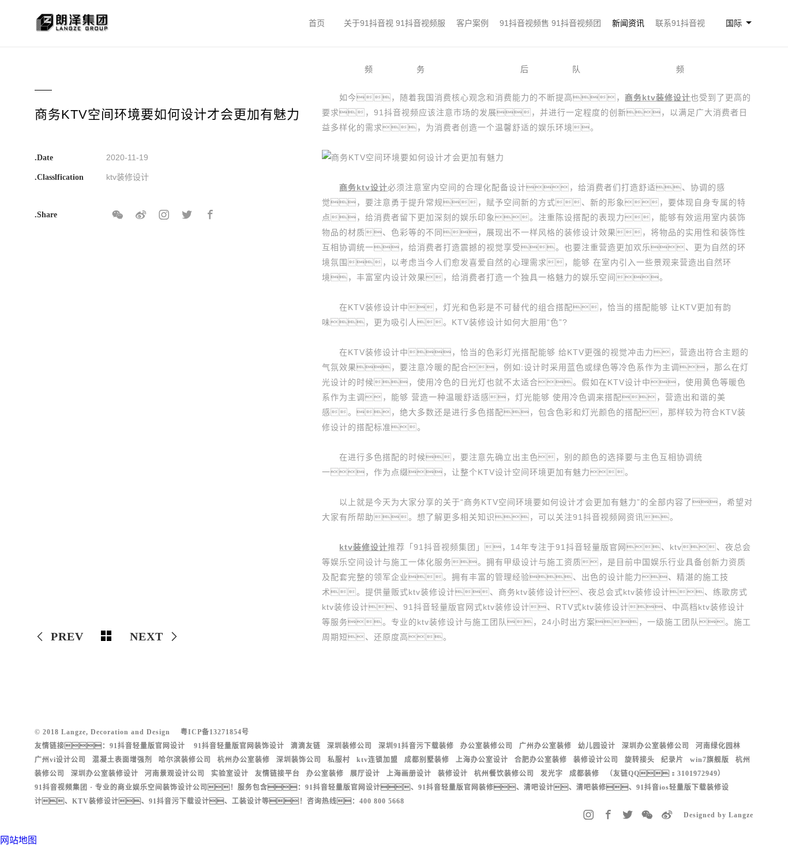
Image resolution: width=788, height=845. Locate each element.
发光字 (552, 773)
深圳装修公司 (349, 746)
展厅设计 (365, 773)
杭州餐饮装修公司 (504, 773)
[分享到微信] (117, 215)
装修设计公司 (595, 760)
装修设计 (453, 773)
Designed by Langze (718, 815)
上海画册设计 (409, 773)
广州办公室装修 (545, 746)
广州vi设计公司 (60, 760)
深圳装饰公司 (298, 760)
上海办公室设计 (482, 760)
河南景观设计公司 (175, 773)
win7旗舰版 (709, 760)
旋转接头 (640, 760)
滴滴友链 (306, 746)
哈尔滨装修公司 (185, 760)
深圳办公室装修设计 (104, 773)
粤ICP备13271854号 (215, 732)
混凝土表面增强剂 (122, 760)
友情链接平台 (277, 773)
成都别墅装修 (426, 760)
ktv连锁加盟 (377, 760)
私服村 (339, 760)
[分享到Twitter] (187, 215)
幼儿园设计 (597, 746)
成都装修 (584, 773)
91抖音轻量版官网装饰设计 (239, 746)
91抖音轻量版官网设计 (147, 746)
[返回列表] (107, 636)
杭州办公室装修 (243, 760)
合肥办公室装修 (541, 760)
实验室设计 (230, 773)
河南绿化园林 (718, 746)
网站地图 (18, 840)
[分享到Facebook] (210, 215)
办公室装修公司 (486, 746)
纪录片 (672, 760)
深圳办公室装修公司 (655, 746)
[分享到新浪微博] (141, 215)
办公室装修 (325, 773)
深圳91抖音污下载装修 (416, 746)
